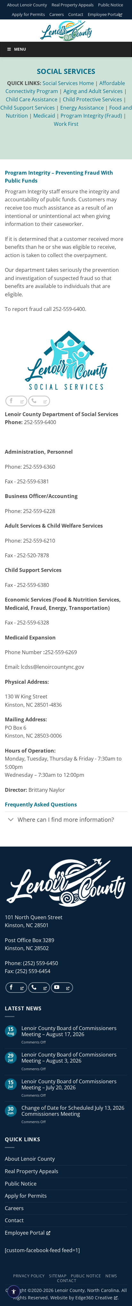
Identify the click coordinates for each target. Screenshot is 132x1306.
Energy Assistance (82, 107)
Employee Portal (103, 14)
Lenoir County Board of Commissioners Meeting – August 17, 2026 (69, 1031)
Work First (66, 123)
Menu (20, 49)
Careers (56, 14)
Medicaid (44, 115)
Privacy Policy (29, 1276)
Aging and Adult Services (93, 91)
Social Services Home (68, 83)
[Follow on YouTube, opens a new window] (62, 987)
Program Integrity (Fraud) (91, 115)
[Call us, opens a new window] (39, 401)
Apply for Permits (28, 14)
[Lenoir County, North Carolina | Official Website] (66, 30)
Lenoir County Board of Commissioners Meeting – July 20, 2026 (69, 1085)
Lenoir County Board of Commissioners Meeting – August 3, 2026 (69, 1058)
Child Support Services (27, 107)
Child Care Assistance (31, 99)
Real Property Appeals (73, 5)
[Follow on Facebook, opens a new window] (16, 401)
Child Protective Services (92, 99)
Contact (75, 14)
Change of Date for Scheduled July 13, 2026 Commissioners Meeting (72, 1111)
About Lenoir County (27, 5)
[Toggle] (11, 820)
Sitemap (57, 1276)
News (111, 1276)
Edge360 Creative (93, 1298)
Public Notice (110, 5)
